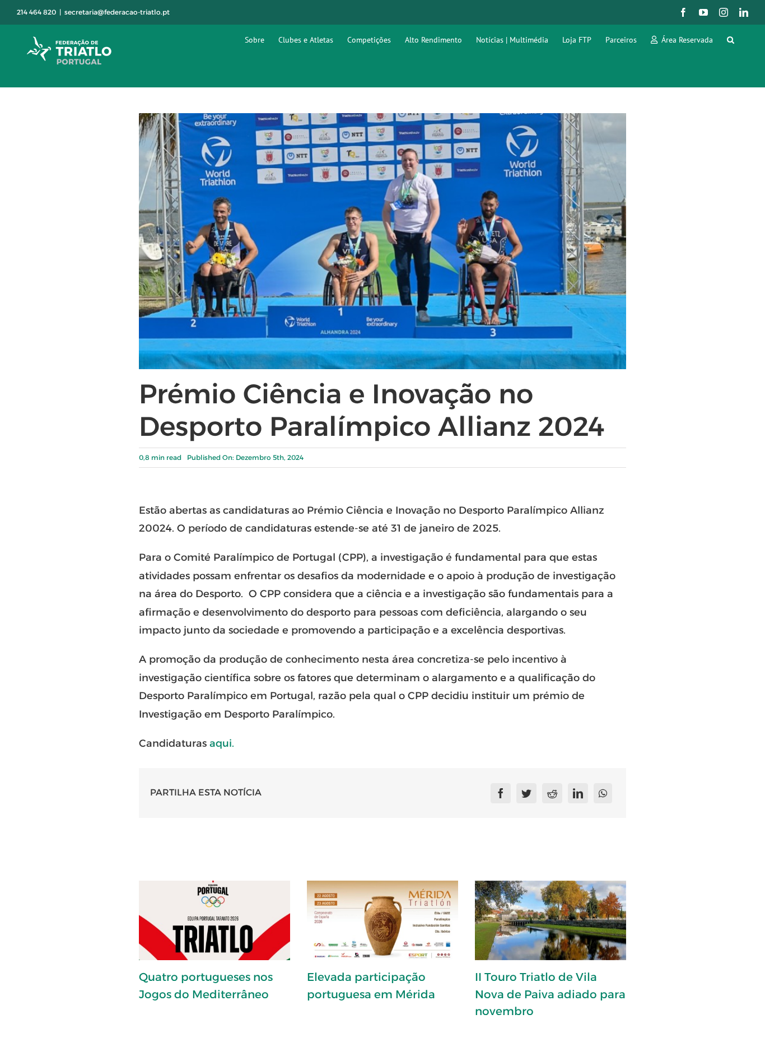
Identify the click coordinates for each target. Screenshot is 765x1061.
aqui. (221, 743)
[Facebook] (501, 793)
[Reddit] (552, 793)
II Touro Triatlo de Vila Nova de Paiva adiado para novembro (550, 994)
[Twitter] (526, 793)
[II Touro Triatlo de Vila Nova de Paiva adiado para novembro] (550, 920)
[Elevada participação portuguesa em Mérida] (382, 920)
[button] (730, 39)
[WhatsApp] (603, 793)
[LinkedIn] (578, 793)
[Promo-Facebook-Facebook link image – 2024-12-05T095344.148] (383, 117)
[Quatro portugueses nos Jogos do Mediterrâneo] (214, 920)
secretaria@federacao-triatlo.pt (117, 12)
